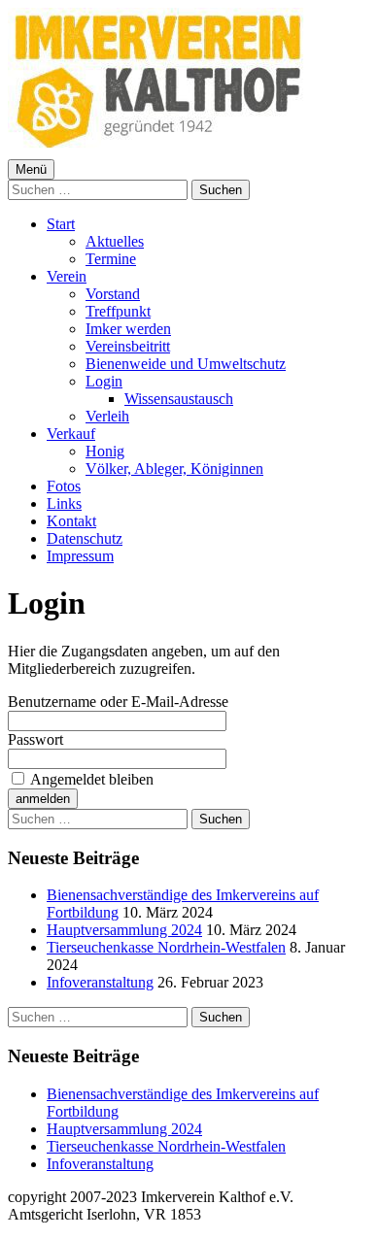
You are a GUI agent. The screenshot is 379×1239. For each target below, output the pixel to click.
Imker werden (128, 328)
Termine (111, 259)
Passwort (35, 739)
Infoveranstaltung (100, 982)
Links (64, 503)
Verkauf (71, 433)
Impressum (80, 556)
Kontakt (71, 521)
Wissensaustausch (178, 398)
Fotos (64, 486)
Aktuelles (115, 241)
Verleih (107, 416)
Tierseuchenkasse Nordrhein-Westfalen (166, 947)
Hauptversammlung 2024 (124, 929)
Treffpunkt (118, 311)
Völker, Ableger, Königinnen (174, 468)
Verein (66, 276)
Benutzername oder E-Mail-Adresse (118, 701)
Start (61, 224)
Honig (105, 451)
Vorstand (113, 293)
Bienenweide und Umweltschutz (186, 363)
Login (104, 381)
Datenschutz (84, 538)
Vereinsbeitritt (128, 346)
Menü (31, 169)
